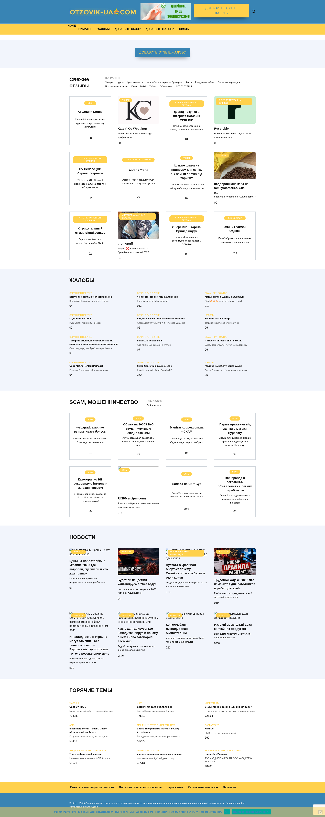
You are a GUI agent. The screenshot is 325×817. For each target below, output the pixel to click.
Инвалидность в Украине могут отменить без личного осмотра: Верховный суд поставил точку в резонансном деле (89, 645)
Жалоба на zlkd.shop (217, 318)
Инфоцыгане (153, 405)
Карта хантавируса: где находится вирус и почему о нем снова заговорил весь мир (138, 635)
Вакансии (229, 787)
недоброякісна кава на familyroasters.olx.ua (231, 186)
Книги (189, 82)
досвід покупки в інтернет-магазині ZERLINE (186, 116)
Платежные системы (116, 86)
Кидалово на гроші (80, 318)
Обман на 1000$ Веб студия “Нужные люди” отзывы (138, 428)
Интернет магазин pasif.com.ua (223, 340)
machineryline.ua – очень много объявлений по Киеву (88, 730)
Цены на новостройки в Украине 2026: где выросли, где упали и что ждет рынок (88, 567)
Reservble (221, 128)
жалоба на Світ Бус (186, 484)
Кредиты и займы (204, 82)
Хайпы (152, 86)
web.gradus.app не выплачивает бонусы (90, 429)
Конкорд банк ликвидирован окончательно (177, 629)
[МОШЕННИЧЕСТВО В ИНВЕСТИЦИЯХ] (186, 558)
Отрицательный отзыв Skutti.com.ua (90, 230)
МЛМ (143, 86)
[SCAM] (138, 491)
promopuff (125, 243)
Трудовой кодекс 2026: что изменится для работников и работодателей (234, 584)
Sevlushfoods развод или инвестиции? (228, 706)
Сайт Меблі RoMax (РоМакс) (86, 366)
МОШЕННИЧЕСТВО (113, 402)
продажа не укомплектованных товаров (161, 318)
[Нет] (320, 812)
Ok (226, 811)
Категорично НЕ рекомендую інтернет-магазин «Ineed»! (90, 483)
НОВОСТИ (82, 537)
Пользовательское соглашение (140, 787)
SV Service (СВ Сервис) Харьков (90, 171)
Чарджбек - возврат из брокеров (164, 82)
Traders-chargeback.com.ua (85, 754)
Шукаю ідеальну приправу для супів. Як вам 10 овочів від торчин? (186, 172)
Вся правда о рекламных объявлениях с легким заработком (235, 484)
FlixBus (209, 728)
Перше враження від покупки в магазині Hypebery (235, 428)
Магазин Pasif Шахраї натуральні (224, 296)
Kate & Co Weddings (133, 128)
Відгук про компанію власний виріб (90, 296)
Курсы (120, 82)
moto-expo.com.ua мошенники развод (159, 754)
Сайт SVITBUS (77, 706)
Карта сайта (175, 787)
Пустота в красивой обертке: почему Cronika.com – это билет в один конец (185, 571)
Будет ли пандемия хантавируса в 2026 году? (137, 582)
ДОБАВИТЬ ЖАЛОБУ (160, 29)
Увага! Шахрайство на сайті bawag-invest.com (158, 730)
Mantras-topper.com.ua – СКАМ (186, 429)
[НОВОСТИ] (90, 554)
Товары (109, 82)
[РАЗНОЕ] (138, 121)
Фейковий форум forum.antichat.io (158, 296)
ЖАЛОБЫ (103, 29)
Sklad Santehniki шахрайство (154, 366)
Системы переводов (229, 82)
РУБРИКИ (85, 29)
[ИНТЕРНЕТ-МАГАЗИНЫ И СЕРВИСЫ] (235, 121)
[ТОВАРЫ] (235, 177)
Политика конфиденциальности (92, 787)
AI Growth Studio (90, 111)
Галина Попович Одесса (235, 229)
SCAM (77, 402)
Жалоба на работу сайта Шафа (223, 366)
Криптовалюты (135, 82)
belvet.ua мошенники (149, 340)
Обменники (166, 86)
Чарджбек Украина (216, 754)
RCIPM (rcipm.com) (132, 498)
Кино (134, 86)
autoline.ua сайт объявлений (154, 706)
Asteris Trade (138, 170)
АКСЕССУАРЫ (184, 86)
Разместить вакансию (203, 787)
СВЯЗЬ (184, 29)
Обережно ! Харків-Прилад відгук (186, 229)
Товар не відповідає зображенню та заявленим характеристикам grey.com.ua (93, 342)
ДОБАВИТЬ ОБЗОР (128, 29)
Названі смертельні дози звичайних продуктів (233, 627)
